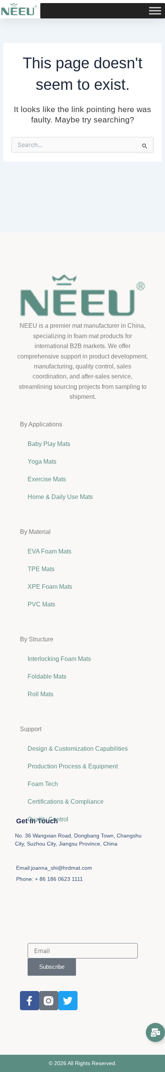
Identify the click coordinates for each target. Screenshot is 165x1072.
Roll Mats (40, 694)
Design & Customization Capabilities (78, 748)
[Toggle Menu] (155, 11)
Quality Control (48, 819)
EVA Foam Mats (49, 551)
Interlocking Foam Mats (59, 659)
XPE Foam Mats (50, 586)
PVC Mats (41, 604)
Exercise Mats (47, 479)
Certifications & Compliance (66, 801)
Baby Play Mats (49, 444)
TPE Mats (41, 569)
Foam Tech (43, 784)
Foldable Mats (47, 676)
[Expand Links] (155, 1032)
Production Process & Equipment (73, 766)
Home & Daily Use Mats (60, 497)
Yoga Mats (42, 461)
